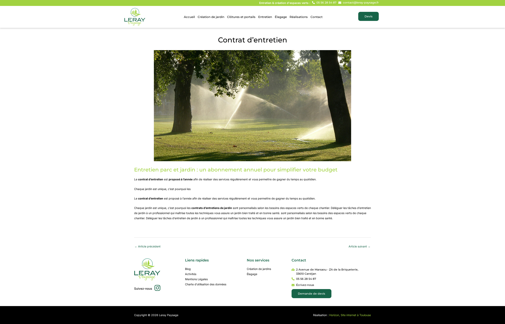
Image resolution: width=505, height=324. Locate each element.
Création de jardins (259, 269)
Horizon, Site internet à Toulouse (350, 315)
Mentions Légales (196, 279)
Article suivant (359, 246)
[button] (324, 2)
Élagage (252, 274)
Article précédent (148, 246)
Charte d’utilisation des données (205, 284)
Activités (190, 274)
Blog (188, 269)
